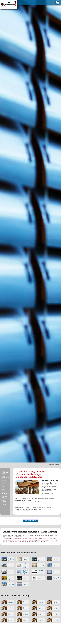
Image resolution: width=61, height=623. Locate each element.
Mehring (3, 489)
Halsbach (4, 484)
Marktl (3, 488)
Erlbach (3, 476)
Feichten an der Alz (5, 478)
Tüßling (3, 500)
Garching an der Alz (5, 481)
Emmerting (4, 474)
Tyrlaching (4, 501)
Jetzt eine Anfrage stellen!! (30, 520)
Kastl (3, 485)
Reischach (4, 494)
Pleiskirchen (4, 493)
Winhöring (4, 504)
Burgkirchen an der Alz (5, 473)
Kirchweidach (5, 486)
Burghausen (4, 471)
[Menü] (57, 2)
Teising (3, 497)
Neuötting (4, 490)
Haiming (3, 482)
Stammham (4, 496)
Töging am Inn (5, 498)
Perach (3, 492)
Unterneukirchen (5, 503)
